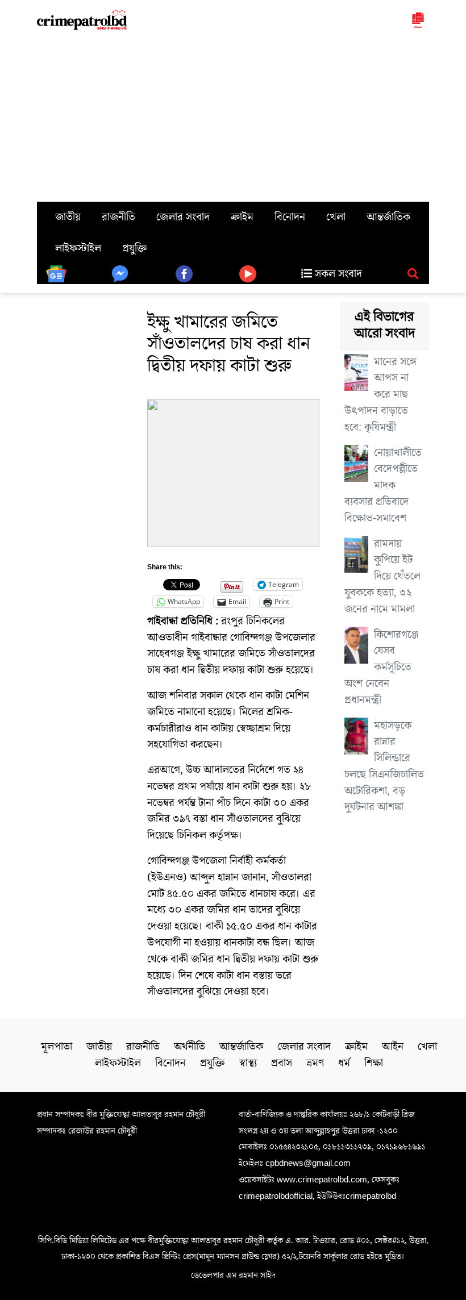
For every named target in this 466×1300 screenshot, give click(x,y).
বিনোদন (289, 217)
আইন (392, 1047)
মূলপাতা (56, 1047)
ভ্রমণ (315, 1063)
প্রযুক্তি (134, 248)
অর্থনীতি (189, 1047)
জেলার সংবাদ (183, 217)
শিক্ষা (373, 1063)
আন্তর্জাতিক (388, 217)
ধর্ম (344, 1063)
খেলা (336, 217)
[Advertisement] (233, 116)
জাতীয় (68, 217)
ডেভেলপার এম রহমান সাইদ (233, 1275)
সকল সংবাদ (337, 274)
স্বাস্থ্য (248, 1063)
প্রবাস (281, 1063)
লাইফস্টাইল (78, 248)
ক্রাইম (242, 217)
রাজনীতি (118, 217)
